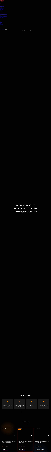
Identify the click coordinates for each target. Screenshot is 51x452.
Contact (1, 22)
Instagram (1, 26)
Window (2, 9)
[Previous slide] (2, 210)
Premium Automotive (3, 14)
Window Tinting (5, 449)
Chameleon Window (3, 10)
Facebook (1, 25)
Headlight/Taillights (3, 16)
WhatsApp (1, 24)
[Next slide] (49, 210)
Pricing (1, 18)
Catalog (2, 8)
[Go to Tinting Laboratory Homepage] (2, 1)
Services (1, 2)
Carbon (2, 6)
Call (0, 23)
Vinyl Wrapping (21, 449)
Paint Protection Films (40, 449)
